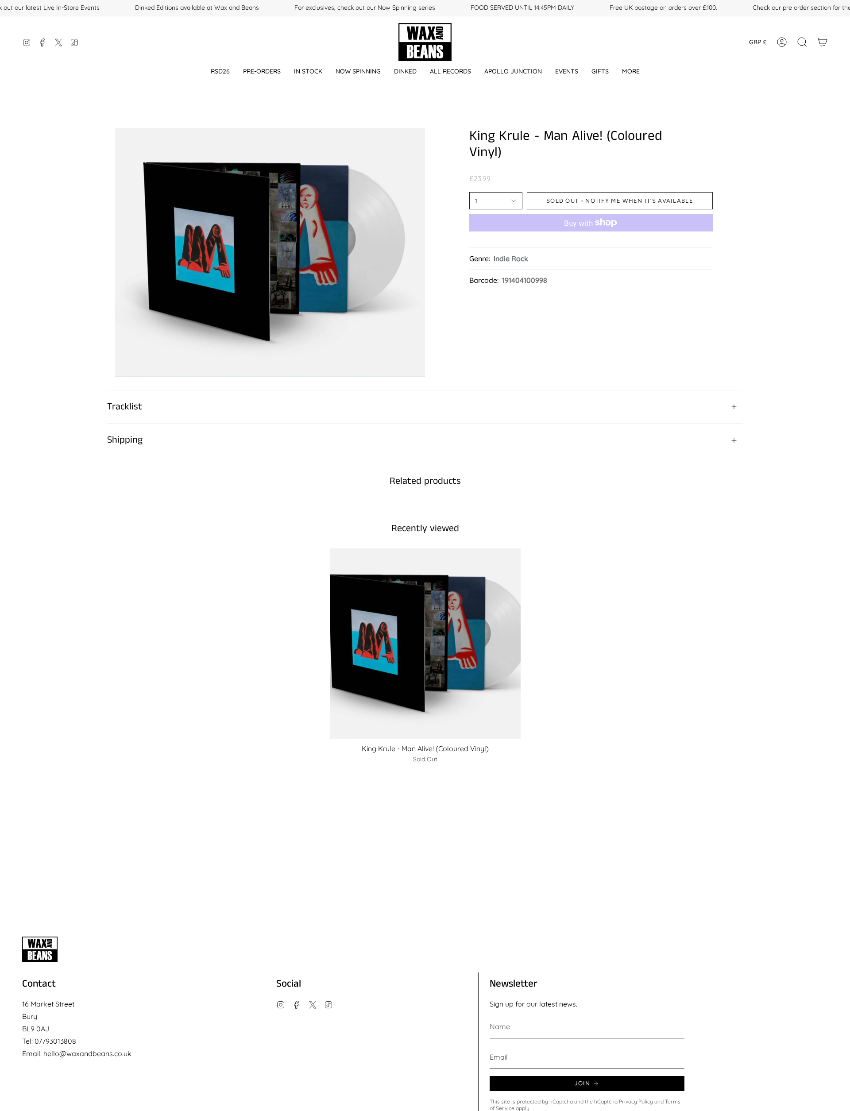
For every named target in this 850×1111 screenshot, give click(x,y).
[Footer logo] (40, 949)
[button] (220, 71)
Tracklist (124, 406)
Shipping (125, 440)
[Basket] (822, 42)
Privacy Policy (636, 1101)
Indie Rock (511, 258)
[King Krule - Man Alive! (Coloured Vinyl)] (425, 643)
